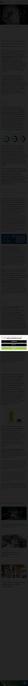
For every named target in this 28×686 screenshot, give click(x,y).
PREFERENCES (14, 341)
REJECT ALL (14, 344)
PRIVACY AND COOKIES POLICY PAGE (14, 338)
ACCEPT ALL (14, 348)
